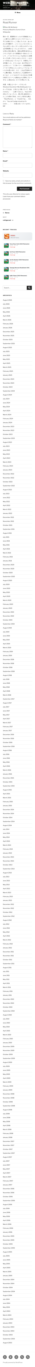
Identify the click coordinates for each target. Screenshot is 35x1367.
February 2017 (8, 726)
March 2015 (7, 798)
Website (6, 171)
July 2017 (6, 707)
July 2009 (6, 1066)
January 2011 (7, 995)
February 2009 (8, 1086)
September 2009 (9, 1058)
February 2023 (8, 466)
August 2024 (7, 395)
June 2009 (6, 1070)
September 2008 (9, 1106)
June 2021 (6, 541)
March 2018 (7, 695)
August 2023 (7, 442)
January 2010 (7, 1043)
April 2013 (6, 888)
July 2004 (6, 1299)
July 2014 (6, 829)
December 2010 (8, 999)
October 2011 (7, 960)
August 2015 (7, 790)
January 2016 (7, 774)
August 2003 (7, 1343)
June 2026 (6, 308)
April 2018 (6, 691)
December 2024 (8, 379)
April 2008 (6, 1125)
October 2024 (8, 387)
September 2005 (9, 1248)
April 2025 (6, 363)
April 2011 (6, 983)
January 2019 (7, 655)
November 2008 (8, 1098)
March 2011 (7, 987)
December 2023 (8, 426)
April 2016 (6, 766)
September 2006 (9, 1200)
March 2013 (7, 892)
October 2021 (7, 525)
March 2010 (7, 1035)
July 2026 (6, 304)
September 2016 (9, 746)
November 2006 (8, 1193)
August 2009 (7, 1062)
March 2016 (7, 770)
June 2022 (6, 497)
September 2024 (9, 391)
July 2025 (6, 351)
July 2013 (6, 877)
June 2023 (6, 450)
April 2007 (6, 1173)
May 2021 (6, 545)
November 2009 (8, 1050)
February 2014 (8, 849)
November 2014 (8, 813)
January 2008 (7, 1137)
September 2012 (8, 916)
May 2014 (6, 837)
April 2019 (6, 644)
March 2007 (7, 1177)
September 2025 (9, 343)
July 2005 (6, 1256)
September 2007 (9, 1153)
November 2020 (8, 569)
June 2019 (6, 636)
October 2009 (8, 1054)
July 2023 (6, 446)
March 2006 (7, 1224)
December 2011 (8, 952)
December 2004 (8, 1279)
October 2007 (8, 1149)
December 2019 (8, 612)
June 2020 (6, 588)
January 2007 (7, 1185)
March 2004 (7, 1315)
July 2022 (6, 494)
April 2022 (6, 505)
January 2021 (7, 561)
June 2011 (6, 975)
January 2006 (7, 1232)
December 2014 (8, 809)
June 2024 (6, 403)
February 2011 (8, 991)
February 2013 (8, 896)
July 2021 (6, 537)
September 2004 (9, 1291)
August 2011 (7, 967)
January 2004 (7, 1323)
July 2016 (6, 754)
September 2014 (9, 821)
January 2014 (7, 853)
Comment (7, 124)
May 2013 (6, 885)
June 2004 (6, 1303)
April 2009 (6, 1078)
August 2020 (7, 580)
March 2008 (7, 1129)
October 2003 (8, 1335)
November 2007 (8, 1145)
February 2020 (8, 604)
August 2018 (7, 675)
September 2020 (9, 576)
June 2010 (6, 1023)
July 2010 (6, 1019)
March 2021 (7, 553)
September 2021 (8, 529)
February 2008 (8, 1133)
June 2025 (6, 355)
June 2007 (6, 1165)
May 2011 (6, 979)
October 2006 (8, 1196)
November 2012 (8, 908)
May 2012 (6, 932)
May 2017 (6, 715)
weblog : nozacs (15, 2)
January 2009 (7, 1090)
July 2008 (6, 1114)
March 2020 (7, 600)
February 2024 (8, 418)
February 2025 (8, 371)
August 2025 (7, 347)
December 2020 (8, 565)
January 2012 (7, 948)
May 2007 (6, 1169)
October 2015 (7, 782)
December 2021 (8, 517)
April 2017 (6, 719)
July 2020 (6, 584)
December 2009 (8, 1046)
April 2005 (6, 1268)
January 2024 (7, 422)
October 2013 (7, 865)
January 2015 (7, 806)
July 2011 (6, 971)
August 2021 (7, 533)
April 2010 (6, 1031)
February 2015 (8, 802)
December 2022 (8, 474)
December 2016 (8, 734)
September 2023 (9, 438)
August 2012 (7, 920)
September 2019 (9, 624)
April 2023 (6, 458)
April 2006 (6, 1220)
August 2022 (7, 490)
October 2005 (8, 1244)
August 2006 (7, 1204)
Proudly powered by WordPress (12, 1362)
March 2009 (7, 1082)
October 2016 (7, 742)
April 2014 (6, 841)
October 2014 (7, 817)
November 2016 (8, 738)
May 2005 (6, 1264)
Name (5, 151)
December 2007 (8, 1141)
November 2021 (8, 521)
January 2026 (7, 328)
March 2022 (7, 509)
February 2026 (8, 324)
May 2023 (6, 454)
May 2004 (6, 1307)
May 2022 (6, 501)
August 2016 (7, 750)
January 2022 (7, 513)
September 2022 (9, 486)
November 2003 (8, 1331)
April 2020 (6, 596)
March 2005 (7, 1272)
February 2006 (8, 1228)
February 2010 (8, 1039)
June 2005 (6, 1260)
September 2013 (9, 869)
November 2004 (8, 1283)
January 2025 (7, 375)
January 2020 (7, 608)
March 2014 (7, 845)
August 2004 (7, 1295)
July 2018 (6, 679)
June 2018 (6, 683)
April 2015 (6, 794)
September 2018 (9, 671)
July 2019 (6, 632)
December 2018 (8, 659)
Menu (18, 12)
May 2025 (6, 359)
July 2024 (6, 399)
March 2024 (7, 415)
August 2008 (7, 1110)
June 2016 (6, 758)
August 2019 (7, 628)
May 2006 (6, 1216)
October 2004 (8, 1287)
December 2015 (8, 778)
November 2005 (8, 1240)
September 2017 (8, 699)
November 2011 (8, 956)
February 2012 (8, 944)
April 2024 (6, 411)
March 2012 (7, 940)
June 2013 (6, 881)
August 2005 (7, 1252)
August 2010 (7, 1015)
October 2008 (8, 1102)
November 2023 (8, 430)
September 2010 (9, 1011)
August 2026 (7, 300)
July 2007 (6, 1161)
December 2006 (8, 1189)
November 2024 (8, 383)
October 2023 (8, 434)
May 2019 (6, 640)
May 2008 (6, 1121)
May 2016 (6, 762)
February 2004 (8, 1319)
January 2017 (7, 730)
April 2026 (6, 316)
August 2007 (7, 1157)
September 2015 (9, 786)
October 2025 (8, 339)
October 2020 (8, 573)
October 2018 (7, 667)
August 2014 (7, 825)
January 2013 (7, 900)
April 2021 (6, 549)
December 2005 (8, 1236)
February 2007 (8, 1181)
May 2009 (6, 1074)
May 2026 (6, 312)
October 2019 (7, 620)
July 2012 (6, 924)
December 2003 (8, 1327)
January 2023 (7, 470)
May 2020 (6, 592)
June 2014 (6, 833)
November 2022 (8, 478)
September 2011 (8, 964)
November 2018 (8, 663)
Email (5, 161)
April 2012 (6, 936)
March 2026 (7, 320)
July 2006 (6, 1208)
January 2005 (7, 1275)
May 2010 (6, 1027)
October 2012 (7, 912)
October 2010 (7, 1007)
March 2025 (7, 367)
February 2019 (8, 651)
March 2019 (7, 647)
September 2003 (9, 1339)
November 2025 (8, 336)
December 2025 (8, 332)
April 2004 (6, 1311)
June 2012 (6, 928)
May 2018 (6, 687)
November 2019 (8, 616)
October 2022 (7, 482)
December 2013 (8, 857)
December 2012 (8, 904)
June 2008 (6, 1117)
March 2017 (7, 723)
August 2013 (7, 873)
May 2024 (6, 407)
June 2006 (6, 1212)
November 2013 (8, 861)
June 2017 (6, 711)
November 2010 (8, 1003)
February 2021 (8, 557)
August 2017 (7, 703)
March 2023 (7, 462)
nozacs (12, 235)
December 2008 (8, 1094)
